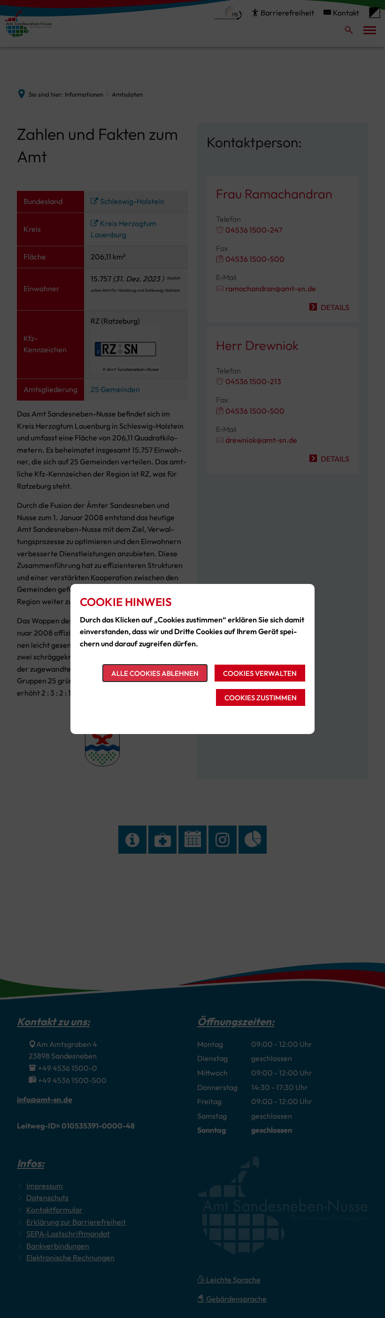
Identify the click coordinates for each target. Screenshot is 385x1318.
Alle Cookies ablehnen (155, 673)
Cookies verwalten (260, 673)
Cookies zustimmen (260, 697)
